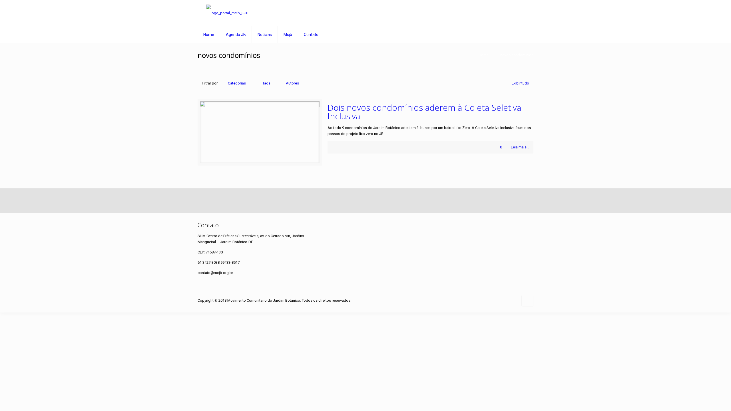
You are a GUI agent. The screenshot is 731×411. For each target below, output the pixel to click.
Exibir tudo (520, 83)
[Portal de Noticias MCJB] (227, 13)
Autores (292, 83)
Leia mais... (520, 147)
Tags (266, 83)
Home (484, 55)
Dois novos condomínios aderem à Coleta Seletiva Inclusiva (424, 112)
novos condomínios (516, 55)
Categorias (237, 83)
